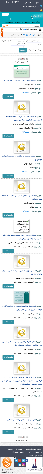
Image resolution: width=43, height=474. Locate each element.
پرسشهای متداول (35, 455)
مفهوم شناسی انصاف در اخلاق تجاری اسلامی (20, 80)
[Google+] (19, 460)
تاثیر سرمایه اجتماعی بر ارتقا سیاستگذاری (21, 419)
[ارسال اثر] (4, 14)
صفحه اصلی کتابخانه (33, 449)
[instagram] (23, 464)
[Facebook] (26, 460)
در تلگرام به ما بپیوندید (31, 6)
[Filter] (6, 26)
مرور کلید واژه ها (29, 35)
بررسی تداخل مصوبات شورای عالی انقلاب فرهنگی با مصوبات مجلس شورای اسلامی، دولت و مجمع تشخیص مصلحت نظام (22, 381)
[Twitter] (23, 460)
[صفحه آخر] (27, 58)
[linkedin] (19, 464)
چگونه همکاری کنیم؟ (34, 452)
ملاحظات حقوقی (18, 452)
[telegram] (16, 460)
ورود (37, 2)
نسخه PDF (25, 92)
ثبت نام (28, 2)
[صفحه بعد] (24, 58)
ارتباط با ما (19, 449)
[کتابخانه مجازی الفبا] (37, 16)
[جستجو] (7, 14)
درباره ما (10, 449)
